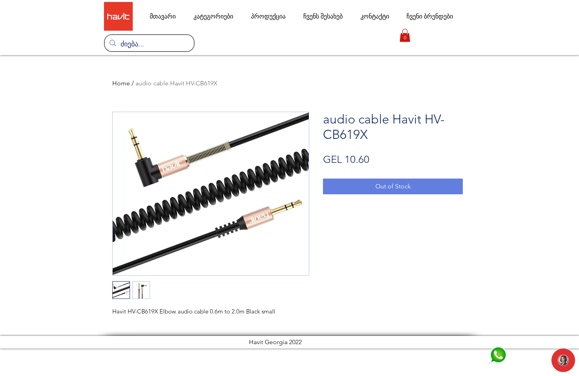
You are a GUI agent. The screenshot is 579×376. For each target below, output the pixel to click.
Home (121, 83)
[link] (404, 35)
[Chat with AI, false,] (563, 360)
